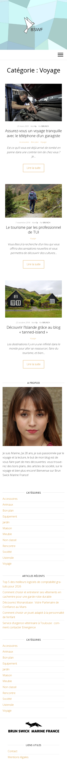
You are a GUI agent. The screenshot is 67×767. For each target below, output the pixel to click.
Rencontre (9, 546)
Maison (7, 528)
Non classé (9, 540)
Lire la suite (34, 168)
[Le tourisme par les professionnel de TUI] (33, 200)
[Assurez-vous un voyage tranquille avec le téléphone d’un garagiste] (33, 102)
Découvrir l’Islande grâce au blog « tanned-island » (33, 330)
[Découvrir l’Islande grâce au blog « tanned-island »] (33, 299)
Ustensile (8, 558)
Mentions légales (18, 757)
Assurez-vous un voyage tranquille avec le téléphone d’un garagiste (33, 133)
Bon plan (34, 142)
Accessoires (24, 142)
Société (7, 552)
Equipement (10, 516)
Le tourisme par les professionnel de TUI (33, 230)
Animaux (8, 504)
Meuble (7, 534)
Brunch (45, 126)
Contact (12, 751)
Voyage (43, 142)
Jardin (6, 522)
